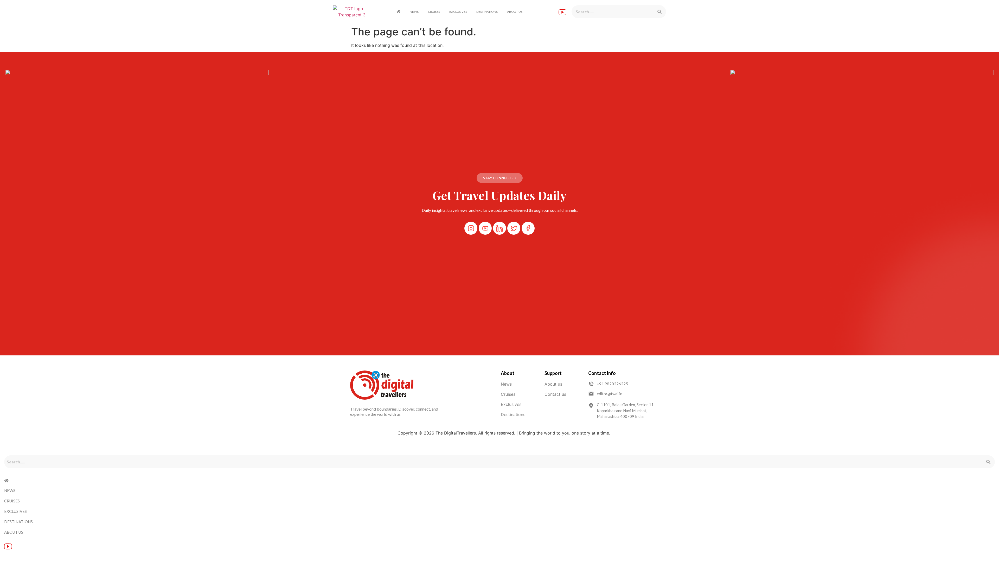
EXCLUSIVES (458, 12)
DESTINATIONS (487, 12)
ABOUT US (514, 12)
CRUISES (434, 12)
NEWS (414, 12)
